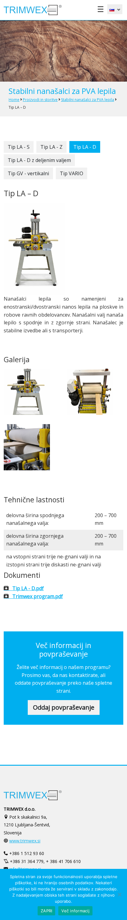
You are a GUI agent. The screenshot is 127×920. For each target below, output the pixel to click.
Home (14, 99)
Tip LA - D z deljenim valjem (39, 160)
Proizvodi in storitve (40, 99)
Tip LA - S (19, 147)
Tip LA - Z (51, 147)
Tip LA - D (84, 147)
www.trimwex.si (24, 841)
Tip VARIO (71, 173)
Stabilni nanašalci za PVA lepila (87, 99)
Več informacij (75, 910)
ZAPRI (46, 910)
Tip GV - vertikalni (28, 173)
